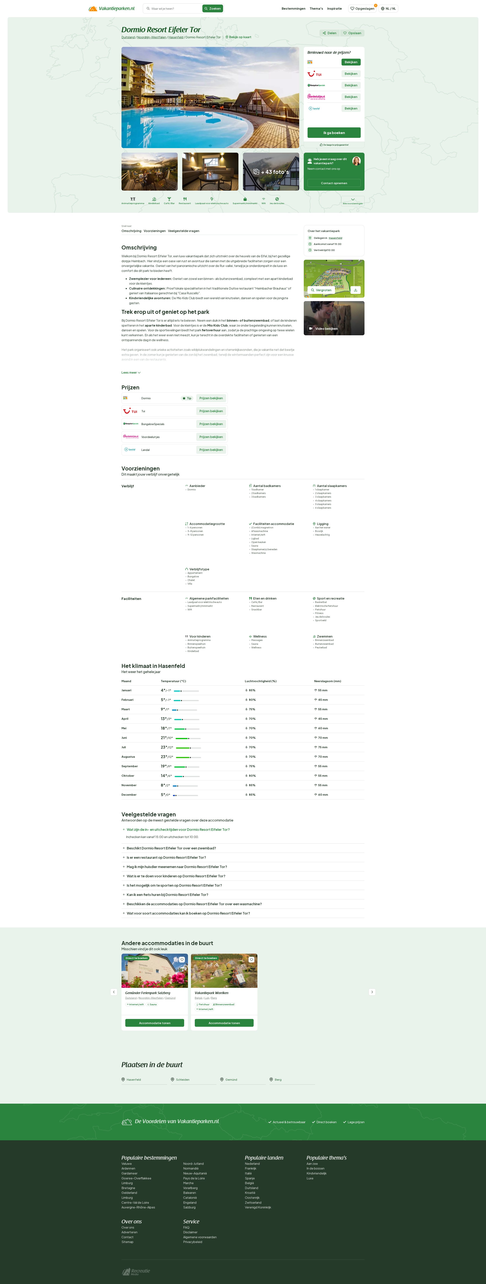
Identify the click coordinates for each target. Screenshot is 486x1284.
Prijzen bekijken (211, 398)
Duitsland (128, 37)
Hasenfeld (175, 37)
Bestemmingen (293, 8)
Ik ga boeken (334, 132)
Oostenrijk (252, 1198)
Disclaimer (190, 1232)
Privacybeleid (192, 1242)
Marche (188, 1183)
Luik (206, 997)
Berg (214, 997)
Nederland (252, 1164)
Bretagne (128, 1188)
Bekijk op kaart (240, 37)
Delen (332, 33)
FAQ (186, 1227)
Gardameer (129, 1173)
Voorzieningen (155, 231)
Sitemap (127, 1242)
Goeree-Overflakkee (136, 1178)
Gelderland (129, 1193)
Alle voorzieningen (353, 203)
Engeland (189, 1202)
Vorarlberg (190, 1188)
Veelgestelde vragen (183, 231)
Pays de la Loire (194, 1178)
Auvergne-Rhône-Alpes (138, 1207)
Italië (248, 1173)
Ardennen (128, 1168)
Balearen (189, 1193)
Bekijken (351, 62)
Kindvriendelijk (317, 1173)
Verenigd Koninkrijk (258, 1207)
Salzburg (189, 1207)
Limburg (127, 1183)
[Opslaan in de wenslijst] (182, 960)
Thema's (316, 8)
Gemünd (170, 997)
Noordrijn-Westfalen (151, 37)
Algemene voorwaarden (200, 1237)
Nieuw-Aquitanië (195, 1173)
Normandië (191, 1168)
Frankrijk (250, 1168)
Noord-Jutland (193, 1164)
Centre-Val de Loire (135, 1202)
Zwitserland (253, 1202)
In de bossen (315, 1168)
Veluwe (127, 1164)
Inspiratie (334, 8)
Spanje (250, 1178)
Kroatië (250, 1193)
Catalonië (190, 1198)
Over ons (128, 1227)
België (198, 997)
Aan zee (312, 1164)
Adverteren (129, 1232)
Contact (127, 1237)
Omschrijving (131, 231)
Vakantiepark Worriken (211, 993)
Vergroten (323, 290)
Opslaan (354, 33)
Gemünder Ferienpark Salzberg (147, 993)
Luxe (310, 1178)
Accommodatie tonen (154, 1023)
